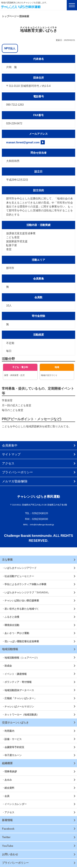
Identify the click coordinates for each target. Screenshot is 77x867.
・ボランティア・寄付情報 (17, 682)
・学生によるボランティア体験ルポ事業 (24, 584)
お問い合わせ (10, 854)
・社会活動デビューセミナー (18, 576)
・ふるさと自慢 (10, 616)
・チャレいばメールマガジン (18, 706)
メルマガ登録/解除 (15, 481)
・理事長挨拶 (9, 771)
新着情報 (7, 820)
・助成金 (7, 665)
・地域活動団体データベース (18, 690)
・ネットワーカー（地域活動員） (20, 714)
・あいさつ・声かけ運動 (15, 633)
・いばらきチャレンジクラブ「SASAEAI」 (26, 592)
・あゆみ (7, 779)
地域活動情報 (10, 649)
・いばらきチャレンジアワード (19, 568)
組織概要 (7, 763)
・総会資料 (8, 787)
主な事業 (7, 559)
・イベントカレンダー (14, 804)
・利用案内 (8, 730)
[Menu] (72, 5)
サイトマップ (11, 454)
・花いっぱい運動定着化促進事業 (20, 641)
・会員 (5, 796)
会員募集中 (9, 445)
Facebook (8, 828)
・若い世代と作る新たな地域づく (20, 608)
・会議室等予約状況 (13, 747)
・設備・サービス (12, 739)
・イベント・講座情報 (14, 674)
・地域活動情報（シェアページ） (20, 657)
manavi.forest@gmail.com (23, 142)
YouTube (7, 845)
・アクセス (8, 812)
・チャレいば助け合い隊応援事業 (20, 600)
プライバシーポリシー (17, 472)
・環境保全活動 (10, 625)
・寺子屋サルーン (12, 755)
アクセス (8, 463)
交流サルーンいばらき (15, 722)
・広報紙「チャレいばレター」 (19, 698)
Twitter (6, 837)
